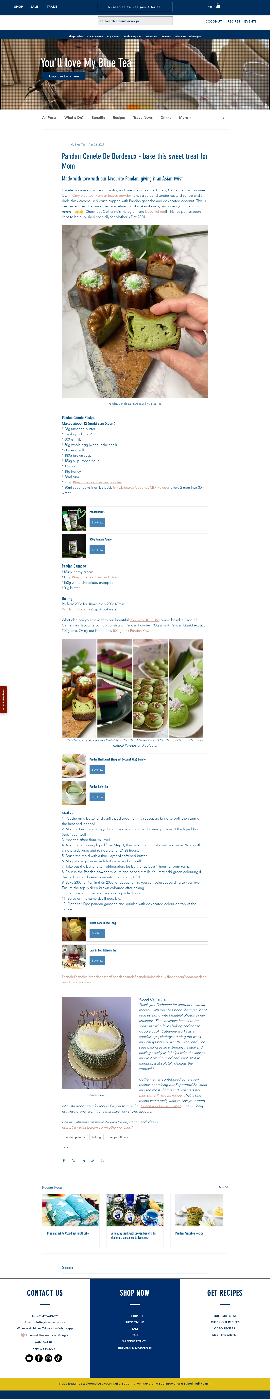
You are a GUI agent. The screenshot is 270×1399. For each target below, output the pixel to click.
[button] (135, 743)
